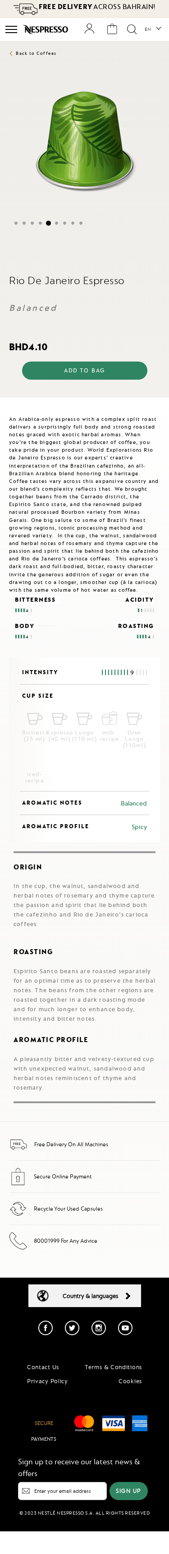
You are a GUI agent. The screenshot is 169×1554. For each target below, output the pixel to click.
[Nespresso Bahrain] (46, 29)
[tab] (84, 405)
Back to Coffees (36, 53)
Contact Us (43, 1367)
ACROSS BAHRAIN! (96, 7)
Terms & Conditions (113, 1367)
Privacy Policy (47, 1381)
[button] (153, 29)
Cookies (130, 1381)
